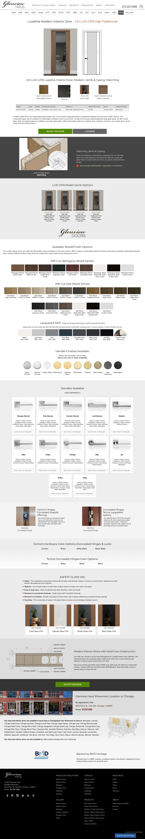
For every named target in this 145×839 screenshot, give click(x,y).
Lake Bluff (48, 732)
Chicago (94, 721)
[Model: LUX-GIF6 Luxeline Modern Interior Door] (60, 75)
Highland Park (9, 732)
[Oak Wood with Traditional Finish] (93, 290)
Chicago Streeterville (76, 726)
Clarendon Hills (42, 729)
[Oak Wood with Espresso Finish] (38, 306)
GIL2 (93, 12)
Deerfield (52, 729)
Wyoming (72, 739)
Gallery (115, 782)
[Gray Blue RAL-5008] (65, 332)
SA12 (27, 12)
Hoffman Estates (29, 732)
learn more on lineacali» (23, 432)
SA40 (40, 12)
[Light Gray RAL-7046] (51, 332)
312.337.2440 (129, 6)
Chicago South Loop (60, 726)
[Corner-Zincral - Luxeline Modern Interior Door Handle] (73, 405)
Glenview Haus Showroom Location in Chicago (104, 696)
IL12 (87, 12)
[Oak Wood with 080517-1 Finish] (38, 290)
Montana (57, 739)
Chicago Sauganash (44, 726)
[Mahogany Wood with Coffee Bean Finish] (45, 267)
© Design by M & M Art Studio (134, 832)
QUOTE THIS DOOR (55, 131)
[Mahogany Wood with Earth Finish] (17, 267)
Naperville (15, 735)
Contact (115, 809)
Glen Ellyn (75, 729)
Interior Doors (61, 782)
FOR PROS (110, 5)
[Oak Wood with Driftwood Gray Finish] (65, 306)
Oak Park (41, 735)
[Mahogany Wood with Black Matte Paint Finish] (113, 267)
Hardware (87, 794)
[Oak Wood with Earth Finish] (106, 290)
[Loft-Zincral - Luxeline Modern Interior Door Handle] (97, 405)
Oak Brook (33, 735)
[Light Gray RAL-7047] (38, 332)
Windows (59, 785)
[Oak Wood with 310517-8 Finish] (51, 290)
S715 (54, 12)
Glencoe (83, 729)
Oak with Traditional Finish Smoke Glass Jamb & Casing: (49, 217)
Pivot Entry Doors (90, 803)
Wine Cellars (88, 821)
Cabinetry (59, 791)
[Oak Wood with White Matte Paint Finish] (79, 306)
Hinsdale (19, 732)
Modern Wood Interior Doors (94, 815)
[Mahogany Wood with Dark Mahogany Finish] (72, 267)
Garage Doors (61, 788)
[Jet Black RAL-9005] (106, 332)
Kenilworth (40, 732)
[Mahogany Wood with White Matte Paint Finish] (99, 267)
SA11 (20, 12)
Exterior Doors (61, 779)
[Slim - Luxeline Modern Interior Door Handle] (23, 444)
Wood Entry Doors (90, 806)
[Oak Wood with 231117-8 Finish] (24, 290)
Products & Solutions (43, 5)
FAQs (115, 779)
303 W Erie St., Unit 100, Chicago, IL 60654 (93, 706)
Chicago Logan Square (59, 723)
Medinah (7, 735)
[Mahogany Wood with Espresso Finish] (58, 267)
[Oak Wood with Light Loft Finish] (10, 290)
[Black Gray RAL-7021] (93, 332)
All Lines (129, 12)
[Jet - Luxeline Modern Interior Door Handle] (122, 444)
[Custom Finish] (120, 332)
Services (59, 794)
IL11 (81, 12)
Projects (74, 5)
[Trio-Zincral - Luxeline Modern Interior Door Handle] (48, 405)
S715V (61, 12)
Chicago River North (28, 726)
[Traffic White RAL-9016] (24, 332)
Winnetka (95, 735)
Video (115, 785)
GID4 (107, 12)
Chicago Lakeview (27, 723)
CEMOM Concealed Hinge (24, 529)
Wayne (67, 735)
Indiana (50, 739)
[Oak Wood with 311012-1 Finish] (65, 290)
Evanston (67, 729)
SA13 (33, 12)
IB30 (75, 12)
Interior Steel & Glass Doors (94, 818)
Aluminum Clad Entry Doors (94, 809)
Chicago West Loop (92, 726)
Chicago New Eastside (88, 723)
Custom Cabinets (62, 812)
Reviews (116, 806)
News (115, 788)
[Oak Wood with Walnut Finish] (120, 290)
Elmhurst (59, 729)
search (141, 6)
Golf (96, 729)
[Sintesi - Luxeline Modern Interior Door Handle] (122, 405)
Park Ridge (50, 735)
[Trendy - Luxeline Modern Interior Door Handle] (73, 444)
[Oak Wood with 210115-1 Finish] (79, 290)
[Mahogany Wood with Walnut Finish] (31, 267)
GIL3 (100, 12)
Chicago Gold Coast (11, 723)
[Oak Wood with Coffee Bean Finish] (134, 290)
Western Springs (77, 735)
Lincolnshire (92, 732)
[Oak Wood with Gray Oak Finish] (51, 306)
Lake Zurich (67, 732)
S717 (68, 12)
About (99, 5)
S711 (47, 12)
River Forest (59, 735)
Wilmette (88, 735)
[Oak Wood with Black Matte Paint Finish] (93, 306)
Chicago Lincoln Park (42, 723)
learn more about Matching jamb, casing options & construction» (101, 166)
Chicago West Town (11, 729)
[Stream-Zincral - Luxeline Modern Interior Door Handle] (23, 405)
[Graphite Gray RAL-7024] (79, 332)
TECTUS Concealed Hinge (90, 529)
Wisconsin (64, 739)
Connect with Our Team (125, 836)
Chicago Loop (74, 723)
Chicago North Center (12, 726)
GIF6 (121, 12)
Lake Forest (57, 732)
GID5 (114, 12)
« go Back (90, 131)
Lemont (75, 732)
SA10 (13, 12)
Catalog (62, 5)
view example (36, 628)
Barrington (87, 721)
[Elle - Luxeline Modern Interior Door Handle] (97, 444)
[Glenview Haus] (7, 795)
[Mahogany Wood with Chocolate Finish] (86, 267)
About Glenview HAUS (121, 803)
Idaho (45, 739)
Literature (116, 791)
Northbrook (24, 735)
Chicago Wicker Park (28, 729)
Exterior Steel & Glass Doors (94, 812)
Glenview (90, 729)
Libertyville (83, 732)
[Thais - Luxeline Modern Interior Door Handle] (48, 444)
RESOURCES (87, 5)
